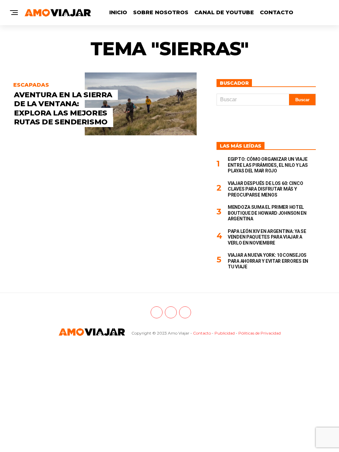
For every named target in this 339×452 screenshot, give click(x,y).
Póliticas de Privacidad (259, 333)
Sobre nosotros (160, 12)
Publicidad (225, 333)
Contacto (276, 12)
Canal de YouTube (224, 12)
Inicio (118, 12)
